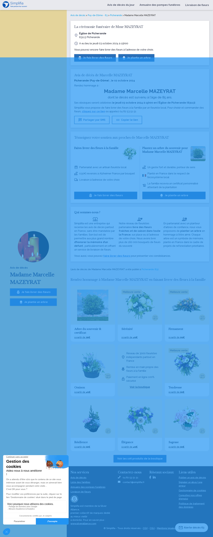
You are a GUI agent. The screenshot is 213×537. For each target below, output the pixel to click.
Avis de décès (77, 15)
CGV (145, 528)
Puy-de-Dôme (99, 80)
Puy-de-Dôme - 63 (98, 15)
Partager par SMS (91, 120)
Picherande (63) (150, 269)
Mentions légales (166, 528)
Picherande (116, 15)
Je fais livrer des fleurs (33, 292)
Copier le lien (127, 120)
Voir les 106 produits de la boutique (140, 458)
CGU (152, 528)
